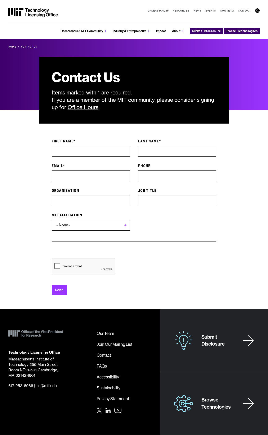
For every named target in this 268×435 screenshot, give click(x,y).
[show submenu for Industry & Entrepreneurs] (149, 31)
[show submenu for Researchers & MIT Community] (105, 31)
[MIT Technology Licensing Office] (33, 12)
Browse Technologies (242, 31)
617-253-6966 (20, 385)
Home (12, 46)
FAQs (102, 366)
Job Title (147, 190)
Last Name (148, 140)
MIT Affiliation (67, 214)
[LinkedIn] (108, 409)
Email (57, 165)
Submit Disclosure (206, 31)
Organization (65, 190)
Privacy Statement (113, 398)
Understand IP (158, 10)
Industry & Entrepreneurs (129, 31)
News (197, 10)
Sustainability (108, 388)
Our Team (227, 10)
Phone (144, 165)
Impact (161, 31)
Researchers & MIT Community (82, 31)
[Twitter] (99, 409)
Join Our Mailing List (114, 344)
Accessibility (108, 377)
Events (211, 10)
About (176, 31)
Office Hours (83, 107)
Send (59, 290)
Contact (244, 10)
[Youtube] (117, 410)
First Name (63, 140)
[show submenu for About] (183, 31)
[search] (257, 10)
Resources (181, 10)
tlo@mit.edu (46, 385)
